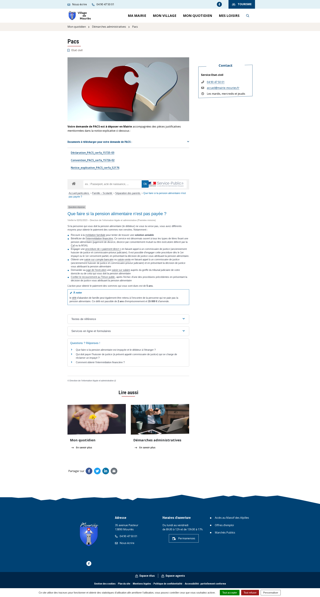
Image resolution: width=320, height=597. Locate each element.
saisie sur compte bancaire (99, 259)
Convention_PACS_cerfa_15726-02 (92, 160)
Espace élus (147, 576)
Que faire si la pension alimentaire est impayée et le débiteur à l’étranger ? (116, 349)
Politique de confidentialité (168, 583)
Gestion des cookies (105, 583)
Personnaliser (270, 592)
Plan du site (124, 583)
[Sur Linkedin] (105, 471)
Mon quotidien (197, 15)
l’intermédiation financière (99, 238)
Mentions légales (142, 583)
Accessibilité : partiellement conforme (205, 583)
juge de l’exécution (96, 269)
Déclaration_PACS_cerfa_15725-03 (92, 152)
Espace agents (175, 576)
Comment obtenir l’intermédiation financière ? (100, 362)
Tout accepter (229, 592)
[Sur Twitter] (97, 471)
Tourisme (244, 4)
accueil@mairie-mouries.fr (223, 88)
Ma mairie (137, 15)
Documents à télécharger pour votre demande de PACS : (100, 142)
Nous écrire (126, 543)
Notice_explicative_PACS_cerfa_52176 (95, 168)
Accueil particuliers (79, 193)
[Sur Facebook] (89, 471)
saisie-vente (124, 259)
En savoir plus (83, 447)
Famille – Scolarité (102, 193)
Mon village (164, 15)
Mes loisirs (229, 15)
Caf (73, 245)
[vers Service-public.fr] (166, 184)
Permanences (186, 538)
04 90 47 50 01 (215, 82)
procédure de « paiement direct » (103, 249)
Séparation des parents (128, 193)
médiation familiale (95, 235)
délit (74, 297)
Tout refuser (250, 592)
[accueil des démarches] (74, 183)
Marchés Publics (225, 532)
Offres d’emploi (224, 525)
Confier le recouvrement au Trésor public (93, 277)
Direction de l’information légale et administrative (92, 381)
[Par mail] (114, 471)
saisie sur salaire (121, 269)
